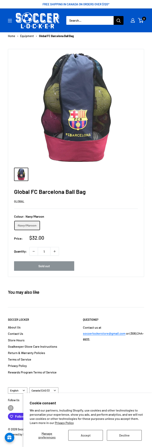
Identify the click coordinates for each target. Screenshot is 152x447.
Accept (86, 435)
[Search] (119, 20)
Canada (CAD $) (40, 390)
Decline (124, 435)
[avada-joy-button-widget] (9, 437)
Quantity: (20, 251)
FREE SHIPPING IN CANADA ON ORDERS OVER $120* (76, 4)
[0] (140, 20)
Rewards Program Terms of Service (32, 372)
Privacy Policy (64, 423)
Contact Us (15, 333)
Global (19, 201)
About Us (14, 327)
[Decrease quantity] (33, 251)
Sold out (44, 266)
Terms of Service (19, 359)
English (14, 390)
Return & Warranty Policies (26, 353)
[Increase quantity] (54, 251)
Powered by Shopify (20, 434)
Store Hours (16, 340)
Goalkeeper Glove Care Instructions (32, 346)
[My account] (133, 20)
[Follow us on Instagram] (10, 408)
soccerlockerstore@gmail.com (104, 333)
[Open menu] (10, 20)
